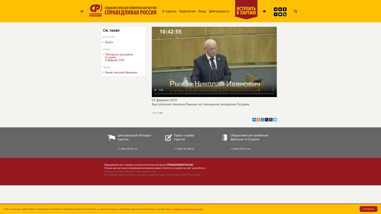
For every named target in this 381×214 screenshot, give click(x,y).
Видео (109, 42)
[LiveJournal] (271, 119)
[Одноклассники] (258, 119)
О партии (169, 11)
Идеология (187, 11)
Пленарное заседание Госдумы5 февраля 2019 (119, 57)
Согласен (368, 209)
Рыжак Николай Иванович (121, 72)
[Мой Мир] (262, 119)
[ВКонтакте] (254, 119)
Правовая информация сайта (188, 209)
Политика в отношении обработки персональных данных (130, 171)
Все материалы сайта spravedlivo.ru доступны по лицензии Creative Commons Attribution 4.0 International (152, 174)
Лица (202, 11)
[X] (266, 119)
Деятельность (219, 11)
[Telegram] (275, 119)
